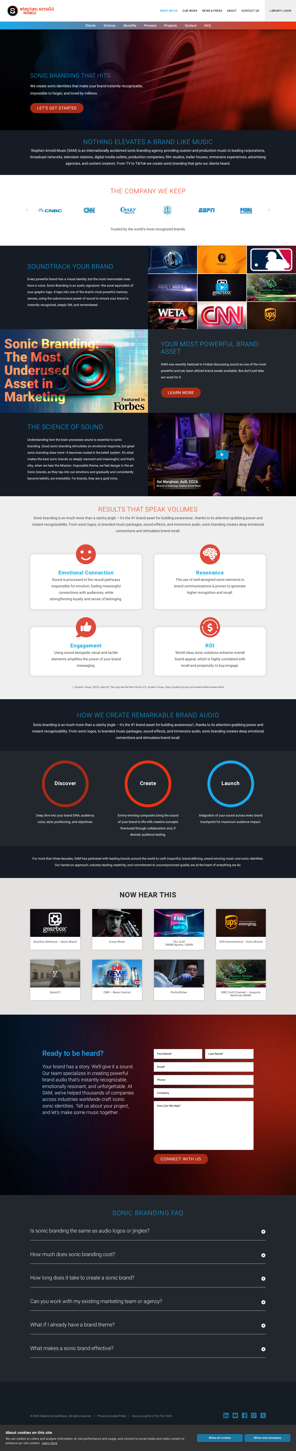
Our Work (189, 10)
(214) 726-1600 (162, 1416)
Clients (90, 25)
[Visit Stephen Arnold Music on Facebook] (244, 1415)
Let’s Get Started (57, 108)
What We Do (169, 10)
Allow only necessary (267, 1437)
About (232, 10)
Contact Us (250, 10)
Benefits (130, 25)
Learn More (181, 392)
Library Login (280, 10)
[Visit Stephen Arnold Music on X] (263, 1415)
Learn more (49, 1443)
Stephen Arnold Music (30, 10)
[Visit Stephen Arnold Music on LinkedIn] (226, 1415)
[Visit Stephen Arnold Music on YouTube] (235, 1415)
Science (110, 25)
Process (150, 25)
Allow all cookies (220, 1437)
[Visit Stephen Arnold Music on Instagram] (254, 1415)
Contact (191, 25)
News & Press (212, 10)
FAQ (207, 25)
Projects (170, 25)
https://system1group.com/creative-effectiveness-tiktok (194, 687)
